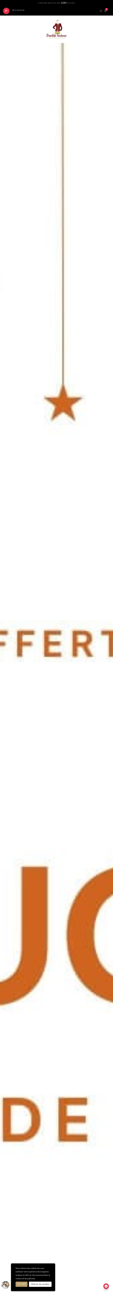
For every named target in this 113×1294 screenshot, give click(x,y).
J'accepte (21, 1284)
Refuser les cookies (40, 1284)
